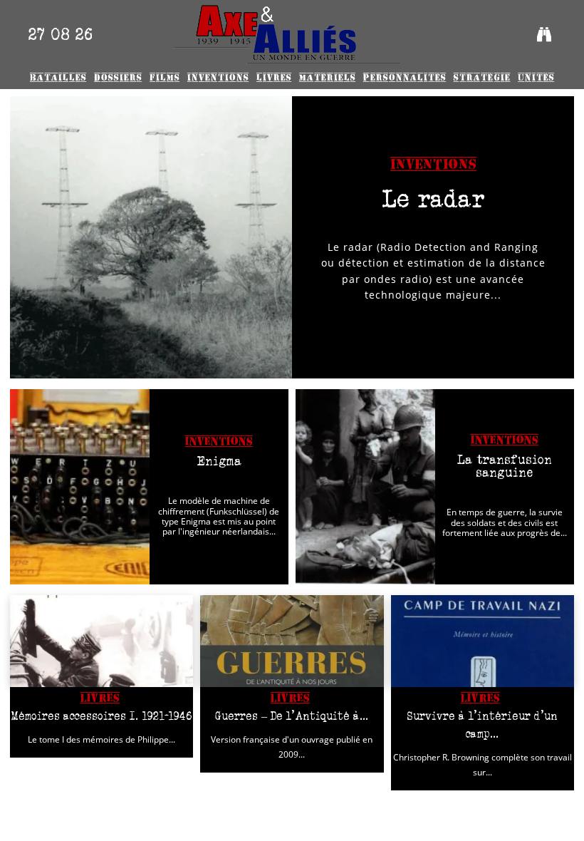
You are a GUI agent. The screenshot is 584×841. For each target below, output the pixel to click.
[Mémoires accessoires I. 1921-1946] (101, 641)
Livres (100, 698)
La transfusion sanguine (504, 466)
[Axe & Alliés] (287, 34)
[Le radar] (151, 237)
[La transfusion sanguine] (365, 486)
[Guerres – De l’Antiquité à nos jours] (291, 641)
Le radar (433, 198)
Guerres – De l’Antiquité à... (291, 716)
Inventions (433, 165)
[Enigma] (80, 486)
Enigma (219, 461)
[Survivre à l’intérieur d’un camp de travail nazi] (482, 641)
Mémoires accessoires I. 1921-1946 (101, 716)
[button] (544, 34)
